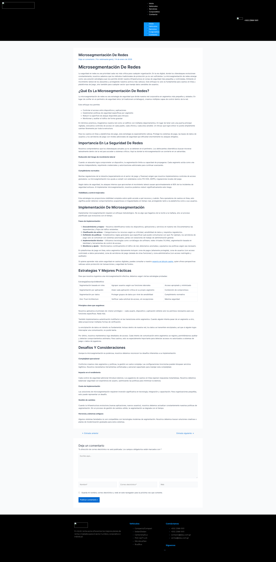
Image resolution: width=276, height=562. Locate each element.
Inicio (151, 3)
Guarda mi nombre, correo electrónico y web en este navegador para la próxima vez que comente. (122, 493)
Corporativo (154, 12)
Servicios (153, 9)
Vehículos (153, 6)
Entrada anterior (90, 433)
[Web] (178, 485)
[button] (152, 19)
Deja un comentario (86, 59)
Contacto (153, 14)
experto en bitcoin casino (162, 261)
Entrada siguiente (185, 433)
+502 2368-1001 (251, 20)
